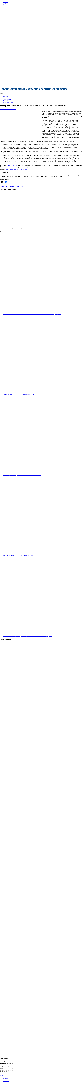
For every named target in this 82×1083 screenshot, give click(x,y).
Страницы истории (8, 102)
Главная (5, 2)
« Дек (1, 1075)
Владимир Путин (18, 186)
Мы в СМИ (6, 100)
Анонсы (5, 98)
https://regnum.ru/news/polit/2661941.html (17, 169)
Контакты (6, 5)
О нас (4, 3)
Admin (8, 109)
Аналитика (6, 96)
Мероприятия (7, 99)
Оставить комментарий (6, 186)
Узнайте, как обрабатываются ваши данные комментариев (45, 228)
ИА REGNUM (59, 116)
